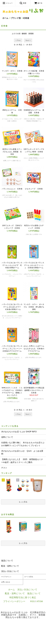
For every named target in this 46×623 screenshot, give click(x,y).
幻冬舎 (26, 18)
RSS (32, 601)
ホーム (5, 18)
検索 (24, 3)
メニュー (9, 3)
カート (40, 3)
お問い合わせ (5, 582)
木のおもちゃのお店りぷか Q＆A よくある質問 (22, 452)
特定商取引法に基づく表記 (22, 597)
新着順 (31, 34)
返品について (33, 593)
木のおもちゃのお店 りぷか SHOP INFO (19, 432)
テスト (4, 468)
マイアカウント (6, 577)
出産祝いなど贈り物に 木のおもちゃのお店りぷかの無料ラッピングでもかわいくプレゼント (22, 444)
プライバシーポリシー (14, 601)
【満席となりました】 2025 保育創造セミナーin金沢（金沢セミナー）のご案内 (22, 460)
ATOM (40, 601)
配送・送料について (15, 593)
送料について (7, 437)
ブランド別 (16, 18)
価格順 (24, 34)
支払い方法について (27, 589)
